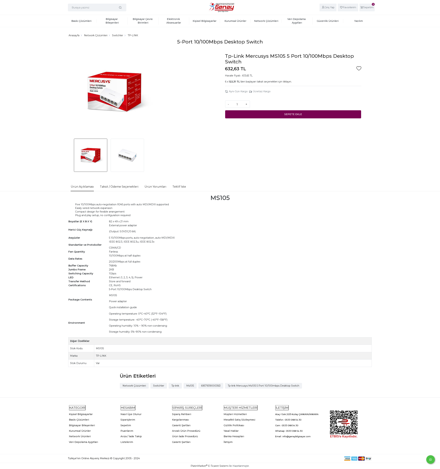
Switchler (158, 385)
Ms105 (190, 385)
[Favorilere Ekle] (358, 69)
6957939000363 (211, 385)
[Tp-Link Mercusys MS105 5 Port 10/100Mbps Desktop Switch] (114, 91)
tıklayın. (287, 81)
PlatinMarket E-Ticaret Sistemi (209, 465)
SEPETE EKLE (293, 114)
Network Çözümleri (134, 385)
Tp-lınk (175, 385)
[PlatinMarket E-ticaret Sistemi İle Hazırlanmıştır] (332, 458)
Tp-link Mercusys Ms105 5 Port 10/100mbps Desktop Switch (263, 385)
